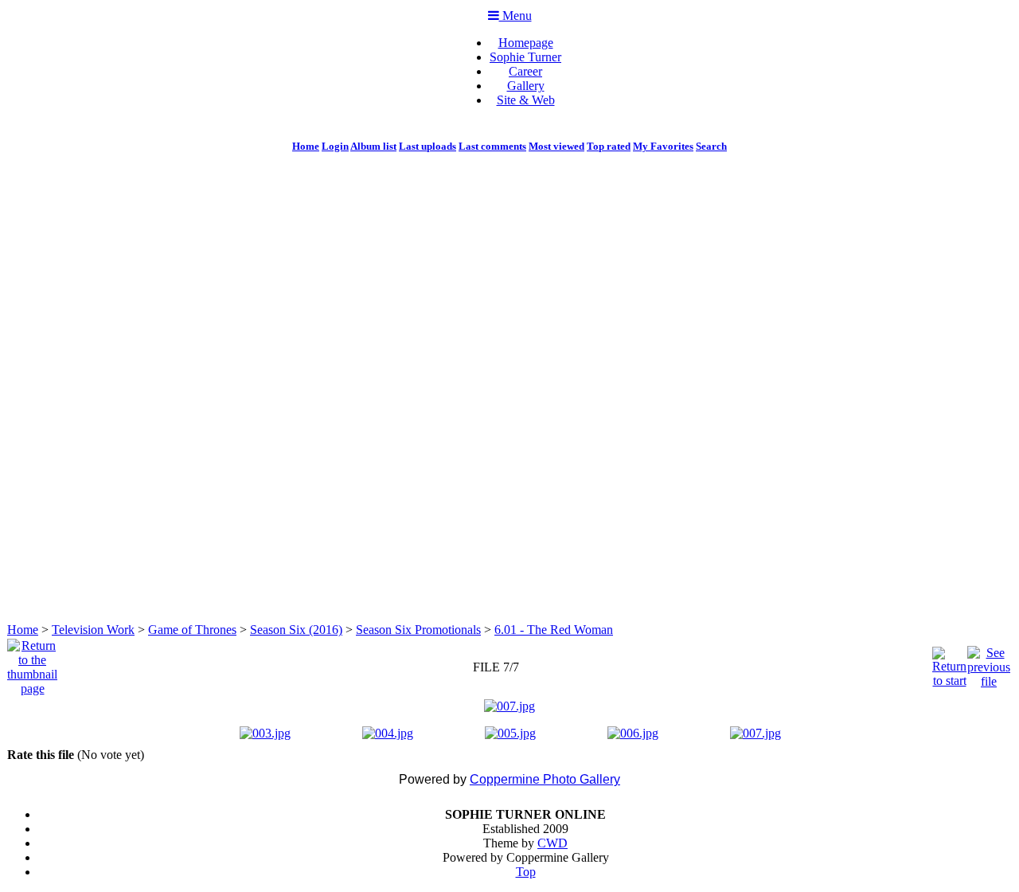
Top (526, 871)
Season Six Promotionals (418, 629)
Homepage (525, 42)
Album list (373, 146)
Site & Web (526, 100)
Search (711, 146)
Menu (515, 15)
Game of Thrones (192, 629)
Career (525, 71)
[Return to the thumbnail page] (32, 663)
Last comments (492, 146)
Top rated (609, 146)
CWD (552, 843)
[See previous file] (988, 663)
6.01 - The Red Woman (553, 629)
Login (335, 146)
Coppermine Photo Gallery (545, 779)
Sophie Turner (525, 57)
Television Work (93, 629)
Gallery (526, 85)
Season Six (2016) (296, 629)
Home (305, 146)
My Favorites (663, 146)
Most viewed (556, 146)
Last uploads (427, 146)
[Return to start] (949, 663)
